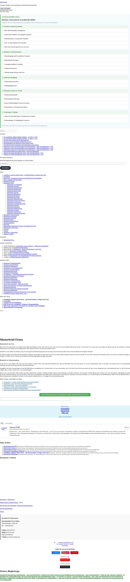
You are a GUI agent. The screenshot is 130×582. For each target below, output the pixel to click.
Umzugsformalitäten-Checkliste (14, 64)
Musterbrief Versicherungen (11, 215)
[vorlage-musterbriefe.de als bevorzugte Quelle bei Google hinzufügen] (65, 545)
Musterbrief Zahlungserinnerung (16, 213)
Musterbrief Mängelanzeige (14, 199)
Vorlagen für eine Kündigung (12, 302)
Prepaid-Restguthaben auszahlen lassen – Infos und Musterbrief (21, 151)
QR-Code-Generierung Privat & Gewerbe (17, 47)
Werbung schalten (9, 234)
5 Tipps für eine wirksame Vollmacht (111, 575)
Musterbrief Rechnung (13, 197)
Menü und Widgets (5, 8)
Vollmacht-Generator (11, 68)
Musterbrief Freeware (10, 449)
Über (2, 423)
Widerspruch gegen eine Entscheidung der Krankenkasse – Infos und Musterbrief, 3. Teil (28, 146)
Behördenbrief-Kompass (12, 60)
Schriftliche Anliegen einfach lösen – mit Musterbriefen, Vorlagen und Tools (25, 175)
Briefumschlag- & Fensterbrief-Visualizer (16, 38)
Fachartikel (7, 176)
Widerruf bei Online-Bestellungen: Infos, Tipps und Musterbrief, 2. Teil (23, 153)
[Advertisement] (53, 323)
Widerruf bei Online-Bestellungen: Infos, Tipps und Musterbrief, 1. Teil (23, 154)
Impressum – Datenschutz (7, 499)
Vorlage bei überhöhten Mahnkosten (90, 578)
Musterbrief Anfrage (12, 192)
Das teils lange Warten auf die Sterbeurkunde (16, 140)
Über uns (6, 229)
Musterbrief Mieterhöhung (11, 221)
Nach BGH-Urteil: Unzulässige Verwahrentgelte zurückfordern (21, 145)
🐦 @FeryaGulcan (65, 566)
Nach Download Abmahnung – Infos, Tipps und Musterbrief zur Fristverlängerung (98, 576)
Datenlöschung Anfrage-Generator (15, 72)
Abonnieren (5, 168)
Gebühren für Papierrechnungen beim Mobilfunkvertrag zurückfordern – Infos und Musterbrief (70, 575)
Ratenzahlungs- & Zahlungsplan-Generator (17, 120)
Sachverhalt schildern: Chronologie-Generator (18, 34)
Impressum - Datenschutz (11, 232)
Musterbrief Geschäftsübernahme (16, 203)
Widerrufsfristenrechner (12, 81)
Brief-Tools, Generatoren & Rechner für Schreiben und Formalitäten (23, 178)
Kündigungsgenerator (11, 85)
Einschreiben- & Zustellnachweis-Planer (16, 107)
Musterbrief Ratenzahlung (20, 247)
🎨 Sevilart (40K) (65, 559)
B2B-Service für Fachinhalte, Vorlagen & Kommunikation (21, 304)
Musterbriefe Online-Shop (11, 227)
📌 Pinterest (74, 552)
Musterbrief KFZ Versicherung (13, 307)
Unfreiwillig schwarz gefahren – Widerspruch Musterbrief (32, 246)
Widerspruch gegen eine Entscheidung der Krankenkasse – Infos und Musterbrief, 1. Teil (28, 149)
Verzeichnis (65, 411)
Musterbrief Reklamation (14, 189)
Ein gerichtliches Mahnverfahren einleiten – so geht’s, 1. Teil (20, 138)
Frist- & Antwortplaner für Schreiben (15, 43)
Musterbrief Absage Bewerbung (16, 200)
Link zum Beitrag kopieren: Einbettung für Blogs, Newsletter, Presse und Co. (65, 394)
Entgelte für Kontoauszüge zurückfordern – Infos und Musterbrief (20, 575)
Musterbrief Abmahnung (14, 211)
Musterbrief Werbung (13, 205)
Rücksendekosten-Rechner (12, 99)
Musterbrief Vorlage (9, 181)
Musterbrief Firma (9, 183)
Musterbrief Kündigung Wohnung (14, 451)
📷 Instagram (65, 552)
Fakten (2, 511)
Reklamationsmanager (11, 95)
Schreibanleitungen (9, 223)
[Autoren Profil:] (4, 430)
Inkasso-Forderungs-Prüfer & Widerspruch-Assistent (20, 116)
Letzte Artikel (8, 423)
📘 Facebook (56, 552)
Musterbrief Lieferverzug (14, 202)
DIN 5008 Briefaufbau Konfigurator (15, 30)
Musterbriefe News (9, 240)
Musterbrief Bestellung (13, 196)
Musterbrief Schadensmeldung (18, 251)
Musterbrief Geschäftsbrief (14, 184)
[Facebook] (125, 429)
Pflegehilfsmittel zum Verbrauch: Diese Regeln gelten (18, 143)
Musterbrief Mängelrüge (14, 194)
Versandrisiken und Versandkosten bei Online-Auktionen (25, 255)
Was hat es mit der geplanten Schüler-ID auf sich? (17, 142)
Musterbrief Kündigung (10, 216)
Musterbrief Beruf (9, 219)
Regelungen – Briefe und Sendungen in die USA (27, 249)
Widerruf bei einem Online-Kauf (19, 257)
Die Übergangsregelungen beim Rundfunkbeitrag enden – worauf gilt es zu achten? (47, 576)
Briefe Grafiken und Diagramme (13, 180)
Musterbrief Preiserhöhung (14, 188)
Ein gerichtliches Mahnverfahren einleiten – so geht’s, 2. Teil (20, 137)
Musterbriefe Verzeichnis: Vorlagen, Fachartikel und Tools (20, 226)
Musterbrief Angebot (13, 186)
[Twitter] (128, 429)
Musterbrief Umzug (9, 448)
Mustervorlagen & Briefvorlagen (9, 502)
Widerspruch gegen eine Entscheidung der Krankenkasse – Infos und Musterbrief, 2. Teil (28, 148)
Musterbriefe (3, 2)
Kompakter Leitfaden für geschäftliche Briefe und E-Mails (17, 578)
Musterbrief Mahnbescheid (14, 208)
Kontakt (6, 231)
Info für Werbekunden (6, 508)
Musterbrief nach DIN (10, 218)
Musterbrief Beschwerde (14, 191)
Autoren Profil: (15, 427)
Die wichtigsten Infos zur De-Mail (19, 252)
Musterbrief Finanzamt (13, 207)
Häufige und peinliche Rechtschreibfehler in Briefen (22, 254)
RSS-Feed (6, 224)
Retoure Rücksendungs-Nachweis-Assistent (17, 103)
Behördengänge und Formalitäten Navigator (17, 56)
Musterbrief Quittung (13, 210)
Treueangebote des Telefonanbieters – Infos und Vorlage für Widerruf (57, 578)
